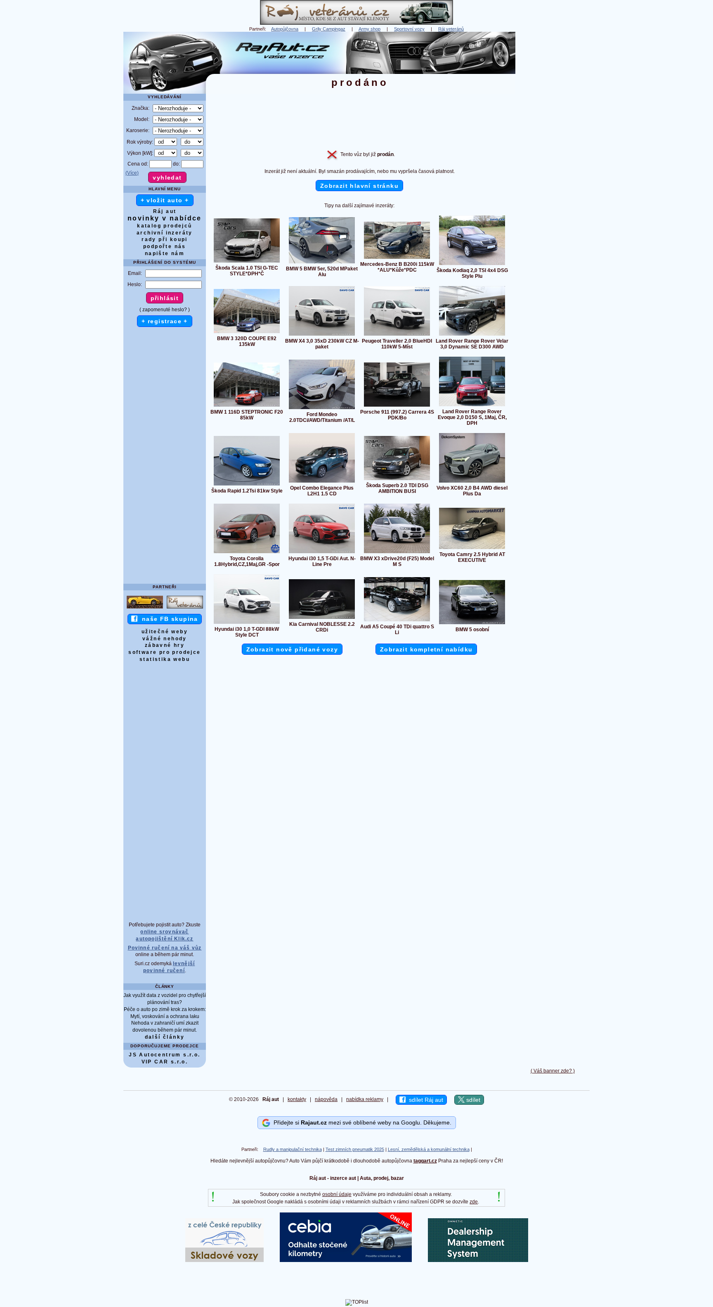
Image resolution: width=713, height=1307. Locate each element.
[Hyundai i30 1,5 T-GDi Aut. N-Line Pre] (322, 553)
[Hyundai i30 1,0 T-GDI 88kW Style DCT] (246, 623)
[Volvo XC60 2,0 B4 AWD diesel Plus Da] (472, 482)
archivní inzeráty (165, 233)
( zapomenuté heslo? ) (164, 310)
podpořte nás (164, 246)
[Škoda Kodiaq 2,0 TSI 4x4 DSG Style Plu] (472, 265)
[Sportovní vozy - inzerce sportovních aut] (144, 608)
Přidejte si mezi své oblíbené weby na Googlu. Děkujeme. (360, 1122)
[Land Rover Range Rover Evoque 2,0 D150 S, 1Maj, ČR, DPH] (472, 406)
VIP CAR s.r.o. (165, 1062)
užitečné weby (165, 632)
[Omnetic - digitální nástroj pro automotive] (478, 1260)
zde (474, 1202)
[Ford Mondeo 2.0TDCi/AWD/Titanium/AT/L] (322, 409)
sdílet (472, 1099)
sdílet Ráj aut (424, 1099)
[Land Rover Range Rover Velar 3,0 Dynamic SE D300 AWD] (472, 335)
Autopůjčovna (284, 28)
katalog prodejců (164, 226)
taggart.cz (425, 1161)
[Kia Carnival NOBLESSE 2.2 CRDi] (322, 618)
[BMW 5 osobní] (472, 624)
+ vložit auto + (165, 200)
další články (165, 1037)
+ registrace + (165, 321)
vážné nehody (164, 639)
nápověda (326, 1099)
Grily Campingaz (328, 28)
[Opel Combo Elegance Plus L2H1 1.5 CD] (322, 482)
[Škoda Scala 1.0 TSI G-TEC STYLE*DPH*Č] (246, 262)
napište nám (164, 253)
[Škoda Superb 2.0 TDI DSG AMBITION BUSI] (397, 480)
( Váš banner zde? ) (553, 1071)
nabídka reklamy (364, 1099)
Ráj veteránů (451, 28)
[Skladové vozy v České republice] (224, 1260)
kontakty (297, 1099)
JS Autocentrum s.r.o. (164, 1055)
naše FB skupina (167, 619)
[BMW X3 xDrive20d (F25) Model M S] (397, 553)
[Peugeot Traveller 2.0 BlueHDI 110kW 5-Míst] (397, 335)
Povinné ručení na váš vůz (165, 948)
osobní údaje (337, 1194)
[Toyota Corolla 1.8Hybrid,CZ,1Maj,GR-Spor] (246, 553)
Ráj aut (165, 211)
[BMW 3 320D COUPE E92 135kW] (246, 333)
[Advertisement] (552, 155)
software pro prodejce (164, 652)
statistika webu (164, 659)
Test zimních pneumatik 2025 (355, 1149)
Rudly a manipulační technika (292, 1149)
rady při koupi (165, 239)
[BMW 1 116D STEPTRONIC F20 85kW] (246, 406)
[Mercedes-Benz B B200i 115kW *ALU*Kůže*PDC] (397, 258)
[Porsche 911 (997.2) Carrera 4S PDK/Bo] (397, 406)
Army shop (369, 28)
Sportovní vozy (409, 28)
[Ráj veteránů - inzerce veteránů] (356, 23)
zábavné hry (164, 645)
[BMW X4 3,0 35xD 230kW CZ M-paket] (322, 335)
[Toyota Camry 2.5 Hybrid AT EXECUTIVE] (472, 549)
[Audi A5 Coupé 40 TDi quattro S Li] (397, 621)
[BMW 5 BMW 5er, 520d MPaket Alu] (322, 263)
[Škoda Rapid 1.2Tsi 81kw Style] (246, 485)
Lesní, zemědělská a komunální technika (429, 1149)
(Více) (132, 173)
